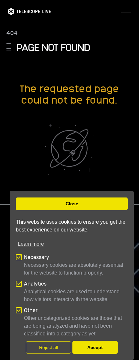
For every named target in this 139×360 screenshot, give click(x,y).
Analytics (35, 284)
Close (72, 203)
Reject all (48, 347)
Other (30, 310)
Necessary (36, 257)
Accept (95, 347)
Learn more (31, 244)
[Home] (29, 11)
